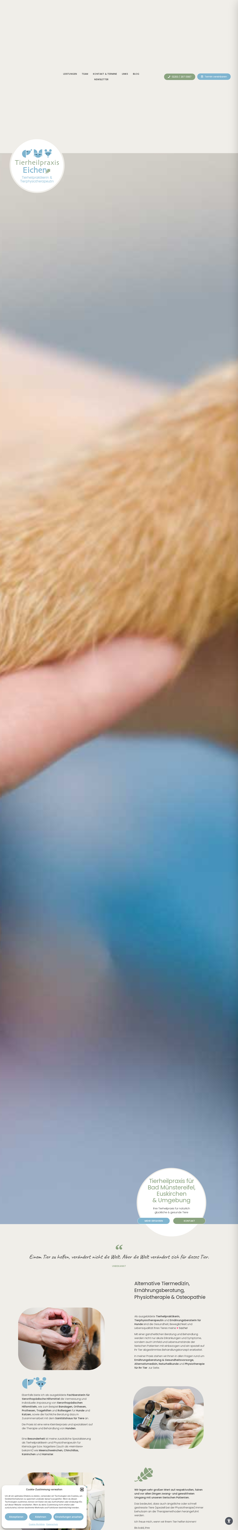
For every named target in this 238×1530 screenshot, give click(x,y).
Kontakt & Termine (105, 74)
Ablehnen (40, 1516)
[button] (82, 1489)
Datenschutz (52, 1524)
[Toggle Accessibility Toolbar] (229, 1521)
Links (125, 74)
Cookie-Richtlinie (37, 1524)
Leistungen (70, 74)
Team (85, 74)
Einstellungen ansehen (68, 1516)
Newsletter (101, 79)
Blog (136, 74)
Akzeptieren (16, 1516)
